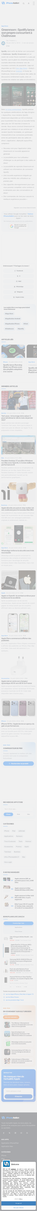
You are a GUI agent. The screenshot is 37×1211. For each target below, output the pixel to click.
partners (13, 1169)
